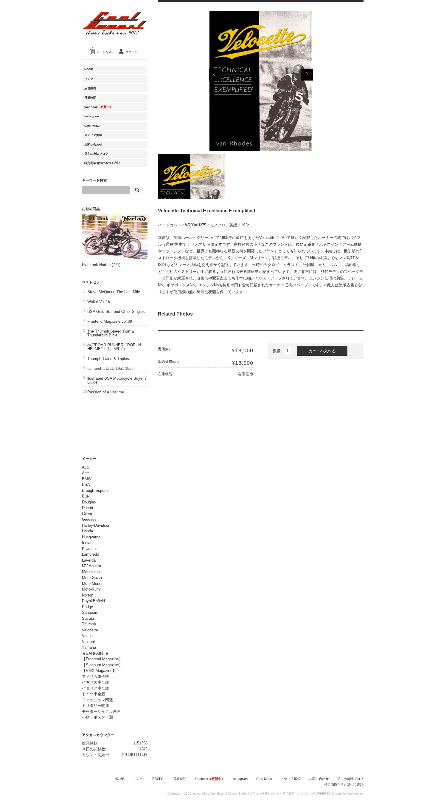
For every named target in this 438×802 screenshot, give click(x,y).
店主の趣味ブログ (96, 153)
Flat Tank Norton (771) (101, 264)
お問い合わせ (93, 144)
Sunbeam (90, 612)
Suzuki (88, 618)
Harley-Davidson (96, 525)
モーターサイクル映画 (101, 711)
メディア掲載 (93, 135)
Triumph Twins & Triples (108, 358)
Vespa (87, 635)
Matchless (91, 572)
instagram (91, 116)
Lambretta (90, 554)
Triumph (89, 624)
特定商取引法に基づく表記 (102, 163)
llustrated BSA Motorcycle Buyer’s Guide (117, 380)
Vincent (88, 641)
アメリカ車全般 (95, 676)
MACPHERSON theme (326, 793)
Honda (87, 531)
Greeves (89, 519)
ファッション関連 (97, 700)
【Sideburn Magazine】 (102, 665)
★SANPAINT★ (95, 653)
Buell (86, 496)
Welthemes (355, 793)
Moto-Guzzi (92, 577)
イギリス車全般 (95, 682)
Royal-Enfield (93, 601)
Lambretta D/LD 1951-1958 (110, 368)
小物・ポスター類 (97, 717)
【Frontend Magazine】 (102, 659)
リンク (88, 79)
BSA (86, 484)
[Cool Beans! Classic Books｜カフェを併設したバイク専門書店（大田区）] (114, 40)
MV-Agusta (91, 566)
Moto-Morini (92, 583)
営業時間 (90, 97)
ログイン (131, 52)
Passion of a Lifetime (105, 392)
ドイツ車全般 (93, 694)
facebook (98, 107)
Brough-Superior (96, 490)
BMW (86, 479)
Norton (87, 595)
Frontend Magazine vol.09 (109, 321)
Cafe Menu (92, 125)
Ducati (87, 508)
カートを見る (103, 50)
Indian (87, 542)
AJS (85, 467)
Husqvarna (91, 537)
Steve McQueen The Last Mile (113, 292)
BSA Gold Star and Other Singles (116, 311)
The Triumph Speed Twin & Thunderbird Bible (110, 333)
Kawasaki (90, 548)
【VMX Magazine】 (99, 670)
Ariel (86, 473)
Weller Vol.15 (98, 301)
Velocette (90, 630)
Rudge (87, 607)
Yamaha (89, 647)
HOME (88, 69)
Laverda (89, 560)
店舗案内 (90, 88)
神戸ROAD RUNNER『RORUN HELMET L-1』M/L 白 (114, 347)
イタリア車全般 (95, 688)
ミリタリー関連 (95, 705)
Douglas (89, 502)
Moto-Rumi (91, 589)
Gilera (87, 514)
